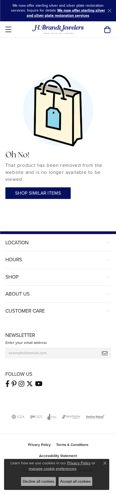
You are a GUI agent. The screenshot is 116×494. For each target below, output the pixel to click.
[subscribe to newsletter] (104, 353)
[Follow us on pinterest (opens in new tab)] (14, 383)
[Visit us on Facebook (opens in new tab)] (7, 383)
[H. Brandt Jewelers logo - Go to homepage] (58, 29)
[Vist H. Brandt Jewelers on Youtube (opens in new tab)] (38, 383)
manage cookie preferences (52, 468)
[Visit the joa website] (52, 417)
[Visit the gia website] (18, 417)
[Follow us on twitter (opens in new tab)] (29, 383)
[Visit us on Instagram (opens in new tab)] (21, 383)
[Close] (109, 10)
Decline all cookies (38, 481)
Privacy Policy (39, 444)
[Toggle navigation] (8, 29)
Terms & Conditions (72, 444)
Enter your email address (26, 342)
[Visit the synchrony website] (71, 417)
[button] (107, 29)
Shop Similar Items (38, 193)
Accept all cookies (75, 481)
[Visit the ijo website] (36, 417)
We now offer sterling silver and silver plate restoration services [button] (66, 13)
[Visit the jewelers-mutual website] (95, 417)
